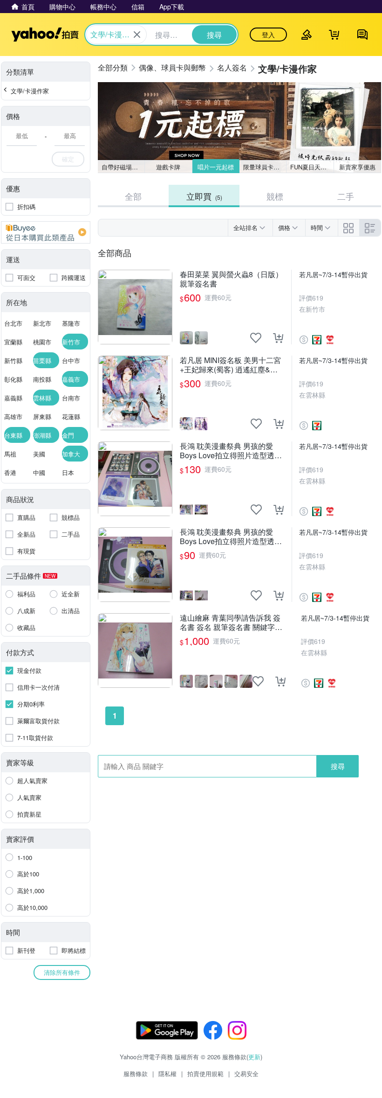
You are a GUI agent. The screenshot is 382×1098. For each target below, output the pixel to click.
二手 (345, 196)
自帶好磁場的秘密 (123, 166)
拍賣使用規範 (205, 1073)
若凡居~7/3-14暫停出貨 (333, 274)
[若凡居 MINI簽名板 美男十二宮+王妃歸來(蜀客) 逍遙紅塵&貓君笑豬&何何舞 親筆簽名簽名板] (135, 393)
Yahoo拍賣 (45, 34)
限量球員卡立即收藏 (264, 166)
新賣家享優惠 (357, 166)
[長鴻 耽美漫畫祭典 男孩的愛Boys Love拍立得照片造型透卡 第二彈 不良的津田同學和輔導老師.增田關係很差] (135, 564)
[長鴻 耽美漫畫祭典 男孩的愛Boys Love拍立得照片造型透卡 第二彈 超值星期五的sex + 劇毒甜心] (135, 478)
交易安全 (246, 1073)
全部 (133, 196)
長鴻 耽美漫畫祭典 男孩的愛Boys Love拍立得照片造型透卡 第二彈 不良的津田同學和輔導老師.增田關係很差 (231, 536)
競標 (274, 196)
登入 (268, 34)
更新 (254, 1056)
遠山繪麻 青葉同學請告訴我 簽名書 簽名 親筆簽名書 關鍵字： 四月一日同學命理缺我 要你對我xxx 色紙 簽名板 (233, 622)
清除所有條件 (62, 972)
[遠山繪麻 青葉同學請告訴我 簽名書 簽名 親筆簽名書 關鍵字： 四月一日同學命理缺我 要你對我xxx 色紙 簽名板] (135, 650)
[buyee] (45, 232)
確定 (68, 158)
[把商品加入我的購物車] (278, 337)
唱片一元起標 (216, 166)
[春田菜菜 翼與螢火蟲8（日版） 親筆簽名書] (135, 307)
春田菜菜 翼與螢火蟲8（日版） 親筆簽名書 (231, 279)
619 (317, 297)
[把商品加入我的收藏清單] (255, 337)
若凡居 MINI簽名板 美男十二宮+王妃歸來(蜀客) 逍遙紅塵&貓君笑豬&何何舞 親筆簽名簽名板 (232, 365)
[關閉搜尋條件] (137, 34)
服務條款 (135, 1073)
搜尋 (338, 766)
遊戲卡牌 (168, 166)
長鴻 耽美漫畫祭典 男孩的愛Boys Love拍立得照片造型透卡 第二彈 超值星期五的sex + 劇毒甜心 (231, 450)
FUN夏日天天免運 (312, 166)
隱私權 (167, 1073)
